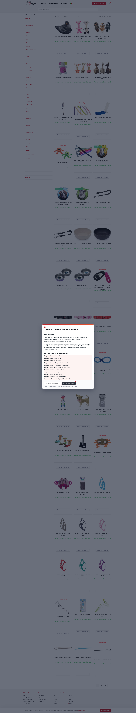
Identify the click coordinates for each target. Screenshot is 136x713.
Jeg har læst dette (68, 383)
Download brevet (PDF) (52, 383)
